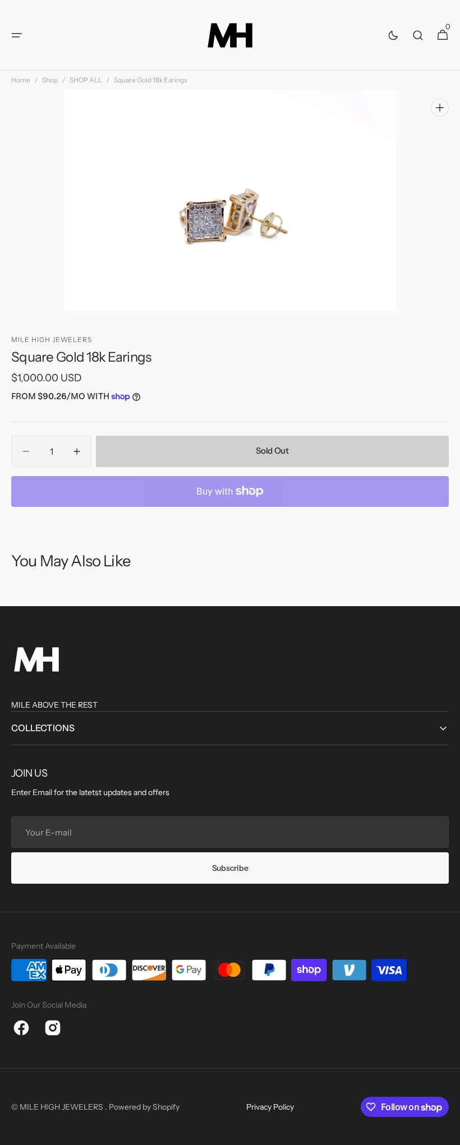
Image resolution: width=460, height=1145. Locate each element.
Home (20, 80)
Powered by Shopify (144, 1107)
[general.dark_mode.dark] (393, 35)
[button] (16, 35)
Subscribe (230, 868)
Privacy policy (270, 1107)
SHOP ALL (86, 80)
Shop (50, 80)
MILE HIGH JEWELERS (62, 1107)
